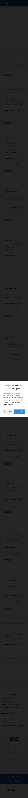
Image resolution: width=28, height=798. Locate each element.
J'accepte (20, 411)
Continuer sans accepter (9, 406)
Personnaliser (8, 411)
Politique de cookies (8, 404)
